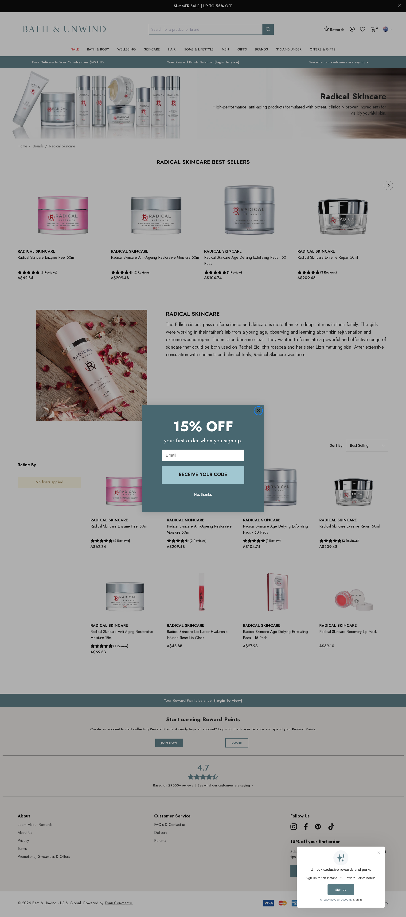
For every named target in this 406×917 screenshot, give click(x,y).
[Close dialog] (258, 410)
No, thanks (203, 495)
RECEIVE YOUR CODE (203, 474)
